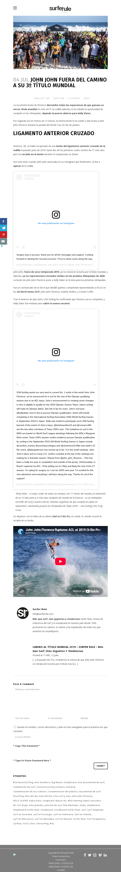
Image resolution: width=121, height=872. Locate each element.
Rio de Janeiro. (72, 124)
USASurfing (53, 484)
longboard (48, 800)
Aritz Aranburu (42, 782)
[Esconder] (1, 246)
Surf (48, 98)
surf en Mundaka (44, 818)
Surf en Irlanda (83, 814)
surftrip (17, 823)
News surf (39, 98)
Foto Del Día (45, 796)
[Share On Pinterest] (3, 234)
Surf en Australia (22, 814)
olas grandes (36, 805)
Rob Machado (70, 805)
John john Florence (57, 264)
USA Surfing (49, 299)
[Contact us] (3, 241)
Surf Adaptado (95, 809)
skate (83, 805)
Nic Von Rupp (20, 805)
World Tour (56, 124)
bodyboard (70, 782)
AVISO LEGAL (54, 863)
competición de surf (24, 786)
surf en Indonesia (63, 814)
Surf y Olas (29, 823)
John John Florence (82, 796)
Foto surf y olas (62, 796)
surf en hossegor (42, 814)
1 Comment (73, 98)
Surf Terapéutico (96, 818)
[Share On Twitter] (3, 228)
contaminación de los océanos (30, 791)
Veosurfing (42, 823)
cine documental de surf (91, 782)
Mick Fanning (75, 800)
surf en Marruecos (23, 818)
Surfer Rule (58, 98)
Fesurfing (18, 796)
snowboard (47, 809)
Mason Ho (61, 800)
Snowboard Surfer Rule (67, 809)
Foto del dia (31, 796)
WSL (52, 823)
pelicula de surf (53, 805)
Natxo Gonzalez (92, 800)
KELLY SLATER (20, 800)
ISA (41, 287)
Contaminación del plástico (63, 791)
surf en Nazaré (63, 818)
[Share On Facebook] (3, 221)
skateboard (93, 805)
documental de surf (90, 791)
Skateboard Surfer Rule (26, 809)
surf (83, 809)
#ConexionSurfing (23, 782)
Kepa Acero (35, 800)
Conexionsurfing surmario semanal (55, 786)
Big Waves (57, 782)
